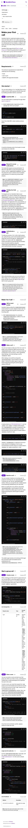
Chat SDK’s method (7, 291)
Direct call (18, 48)
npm (3, 101)
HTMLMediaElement (16, 424)
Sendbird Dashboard (8, 200)
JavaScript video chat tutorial (10, 57)
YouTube (10, 821)
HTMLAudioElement (6, 757)
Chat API (14, 291)
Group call (4, 50)
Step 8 (19, 279)
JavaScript (5, 126)
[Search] (26, 2)
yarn (8, 101)
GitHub (13, 823)
